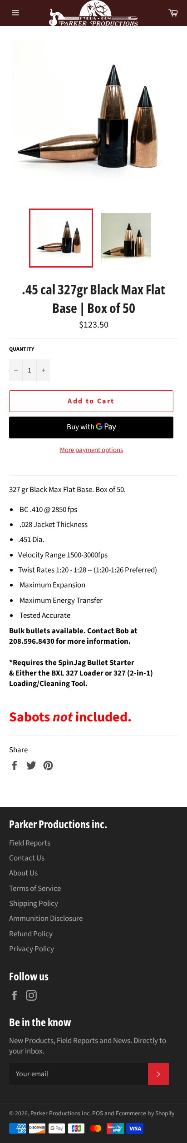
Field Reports (29, 843)
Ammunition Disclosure (46, 918)
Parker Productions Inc (59, 1113)
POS (97, 1113)
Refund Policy (31, 934)
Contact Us (26, 858)
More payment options (91, 450)
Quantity (21, 349)
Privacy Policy (31, 949)
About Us (23, 873)
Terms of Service (35, 888)
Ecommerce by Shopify (145, 1113)
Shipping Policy (33, 903)
